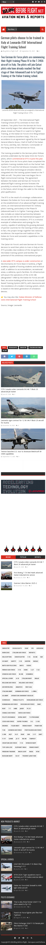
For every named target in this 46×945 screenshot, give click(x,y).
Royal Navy (22, 717)
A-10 (17, 678)
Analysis (19, 687)
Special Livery (7, 678)
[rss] (44, 2)
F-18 (20, 661)
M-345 (21, 674)
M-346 (5, 350)
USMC (26, 670)
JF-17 (17, 739)
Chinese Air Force (15, 730)
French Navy (27, 726)
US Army (5, 695)
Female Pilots (18, 700)
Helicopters (7, 657)
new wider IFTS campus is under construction (21, 261)
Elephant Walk (20, 747)
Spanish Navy (31, 743)
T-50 (3, 730)
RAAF (39, 704)
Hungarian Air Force (35, 700)
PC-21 (29, 708)
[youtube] (39, 2)
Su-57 (17, 756)
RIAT (4, 708)
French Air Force (8, 670)
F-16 (29, 657)
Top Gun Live (7, 747)
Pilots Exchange (8, 717)
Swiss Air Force (24, 713)
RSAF (22, 734)
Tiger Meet (15, 726)
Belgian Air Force (9, 683)
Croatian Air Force (9, 743)
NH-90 (24, 739)
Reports (32, 652)
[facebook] (33, 2)
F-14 (21, 743)
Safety (13, 661)
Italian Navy (27, 678)
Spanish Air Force (9, 674)
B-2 (32, 721)
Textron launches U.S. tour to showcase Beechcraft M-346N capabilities (21, 453)
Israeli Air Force (8, 713)
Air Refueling (7, 687)
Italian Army (7, 691)
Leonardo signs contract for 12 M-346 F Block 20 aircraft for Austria (22, 421)
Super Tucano (22, 721)
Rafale (35, 661)
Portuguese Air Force (33, 730)
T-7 (10, 708)
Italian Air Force (35, 347)
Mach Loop (22, 751)
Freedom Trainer (8, 751)
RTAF (37, 751)
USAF (26, 648)
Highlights (13, 347)
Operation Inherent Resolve (22, 695)
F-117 (4, 739)
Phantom (38, 726)
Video (29, 665)
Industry (23, 347)
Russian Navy (7, 756)
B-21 (16, 734)
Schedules (6, 700)
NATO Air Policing (9, 665)
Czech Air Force (8, 721)
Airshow (40, 648)
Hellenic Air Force (26, 683)
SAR (28, 734)
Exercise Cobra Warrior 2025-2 (25, 583)
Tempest (32, 739)
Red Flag (29, 687)
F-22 (38, 670)
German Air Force (22, 691)
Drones (5, 726)
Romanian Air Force (10, 704)
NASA (31, 751)
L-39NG (34, 691)
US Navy (5, 661)
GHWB (11, 739)
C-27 (32, 670)
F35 (32, 648)
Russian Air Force (27, 704)
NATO (22, 665)
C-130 (37, 721)
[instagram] (42, 2)
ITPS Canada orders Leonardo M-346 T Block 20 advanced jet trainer (19, 390)
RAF (41, 657)
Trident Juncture (29, 756)
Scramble (29, 674)
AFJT (10, 734)
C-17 (34, 734)
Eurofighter (20, 657)
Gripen (27, 661)
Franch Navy (34, 747)
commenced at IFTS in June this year (27, 159)
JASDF (22, 708)
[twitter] (36, 2)
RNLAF (37, 678)
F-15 (19, 670)
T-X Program (34, 717)
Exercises (5, 652)
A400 (15, 708)
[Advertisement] (23, 21)
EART (40, 734)
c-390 (4, 734)
